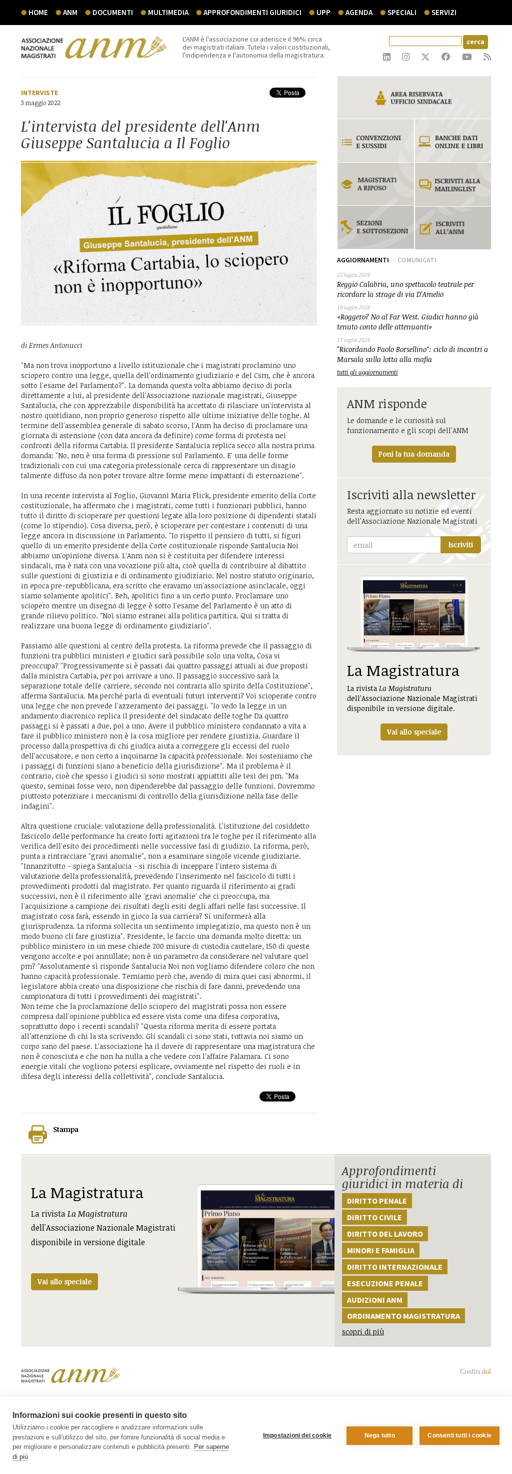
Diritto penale (377, 1201)
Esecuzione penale (385, 1283)
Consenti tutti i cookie (460, 1435)
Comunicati (417, 259)
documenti (112, 12)
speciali (402, 12)
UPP (323, 12)
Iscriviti (460, 544)
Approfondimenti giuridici (253, 12)
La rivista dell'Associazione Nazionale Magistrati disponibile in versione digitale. (412, 698)
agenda (359, 12)
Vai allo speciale (65, 1281)
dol (486, 1371)
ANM (70, 12)
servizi (444, 12)
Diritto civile (374, 1217)
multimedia (168, 12)
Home (38, 12)
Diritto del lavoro (385, 1234)
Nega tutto (379, 1435)
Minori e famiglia (380, 1250)
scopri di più (363, 1331)
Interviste (39, 92)
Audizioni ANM (374, 1300)
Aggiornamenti (363, 259)
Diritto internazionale (394, 1267)
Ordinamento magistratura (403, 1316)
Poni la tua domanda (414, 454)
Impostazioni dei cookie (297, 1435)
